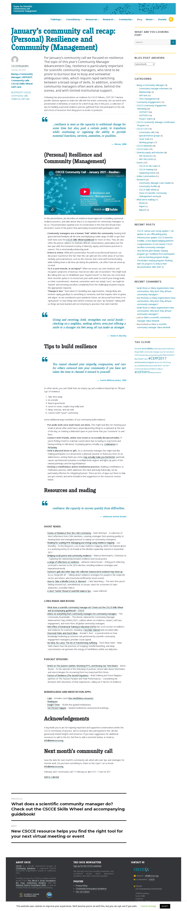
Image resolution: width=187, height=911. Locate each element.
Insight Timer (53, 704)
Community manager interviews (154, 88)
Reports (143, 209)
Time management (148, 98)
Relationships (145, 92)
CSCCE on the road (148, 166)
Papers (142, 206)
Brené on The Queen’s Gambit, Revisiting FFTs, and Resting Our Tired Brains (82, 665)
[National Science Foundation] (49, 895)
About (149, 19)
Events (140, 162)
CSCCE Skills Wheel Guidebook (80, 239)
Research (108, 19)
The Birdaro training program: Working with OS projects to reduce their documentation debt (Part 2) (155, 263)
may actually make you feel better (99, 457)
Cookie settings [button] (148, 906)
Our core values (83, 892)
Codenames (109, 444)
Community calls (20, 80)
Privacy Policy (81, 885)
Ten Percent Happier (56, 708)
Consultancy (73, 19)
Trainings (55, 19)
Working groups (146, 142)
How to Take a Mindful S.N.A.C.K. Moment (66, 581)
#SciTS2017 (139, 359)
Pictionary (52, 447)
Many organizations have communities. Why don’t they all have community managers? (155, 291)
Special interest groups (149, 135)
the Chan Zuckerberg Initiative (31, 883)
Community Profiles (148, 186)
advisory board (155, 372)
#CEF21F (171, 355)
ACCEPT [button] (165, 906)
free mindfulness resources (80, 698)
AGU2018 (138, 349)
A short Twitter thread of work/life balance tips (69, 591)
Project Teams (146, 118)
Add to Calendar (51, 777)
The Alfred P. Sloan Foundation (42, 880)
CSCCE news (142, 149)
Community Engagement (148, 102)
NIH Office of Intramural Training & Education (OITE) (71, 626)
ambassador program (144, 362)
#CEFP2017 (17, 92)
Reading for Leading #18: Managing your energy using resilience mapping (80, 542)
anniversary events (160, 349)
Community (125, 19)
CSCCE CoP (142, 128)
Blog (139, 19)
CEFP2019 (143, 115)
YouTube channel (92, 630)
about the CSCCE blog (163, 362)
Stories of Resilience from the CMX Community (69, 533)
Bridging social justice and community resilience (69, 555)
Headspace (52, 701)
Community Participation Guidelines (91, 888)
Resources (91, 19)
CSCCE (19, 8)
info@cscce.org (151, 876)
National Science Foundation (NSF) (31, 885)
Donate (162, 19)
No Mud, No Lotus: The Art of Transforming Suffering (72, 642)
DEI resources (145, 155)
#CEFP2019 (142, 372)
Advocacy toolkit (151, 366)
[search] (171, 19)
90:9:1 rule (162, 366)
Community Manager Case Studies (155, 182)
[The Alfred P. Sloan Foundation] (29, 895)
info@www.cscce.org (53, 740)
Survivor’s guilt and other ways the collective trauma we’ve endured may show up (85, 571)
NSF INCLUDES (146, 159)
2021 (146, 359)
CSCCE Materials (144, 145)
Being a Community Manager (150, 85)
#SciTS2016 (164, 355)
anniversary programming (149, 355)
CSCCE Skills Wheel (21, 83)
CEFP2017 (27, 77)
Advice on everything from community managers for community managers (82, 613)
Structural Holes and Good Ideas (62, 633)
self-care (25, 99)
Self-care (16, 87)
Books (142, 203)
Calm (49, 698)
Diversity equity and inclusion (150, 152)
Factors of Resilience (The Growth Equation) (67, 675)
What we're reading (145, 199)
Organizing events (147, 172)
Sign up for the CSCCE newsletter (87, 866)
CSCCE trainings (146, 169)
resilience (15, 99)
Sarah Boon (142, 288)
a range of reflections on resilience (63, 562)
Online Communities (146, 176)
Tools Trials (144, 139)
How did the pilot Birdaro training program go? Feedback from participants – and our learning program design (156, 253)
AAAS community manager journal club (154, 352)
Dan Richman (143, 297)
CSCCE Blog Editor (20, 66)
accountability (140, 366)
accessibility (147, 348)
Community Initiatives (25, 868)
